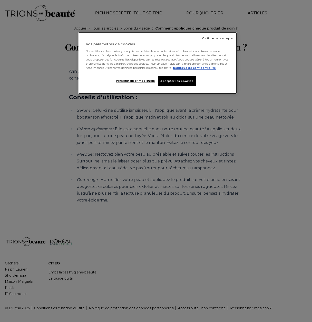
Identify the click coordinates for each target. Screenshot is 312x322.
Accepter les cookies (176, 81)
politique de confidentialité (194, 68)
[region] (157, 63)
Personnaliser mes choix (135, 80)
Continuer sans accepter (217, 38)
